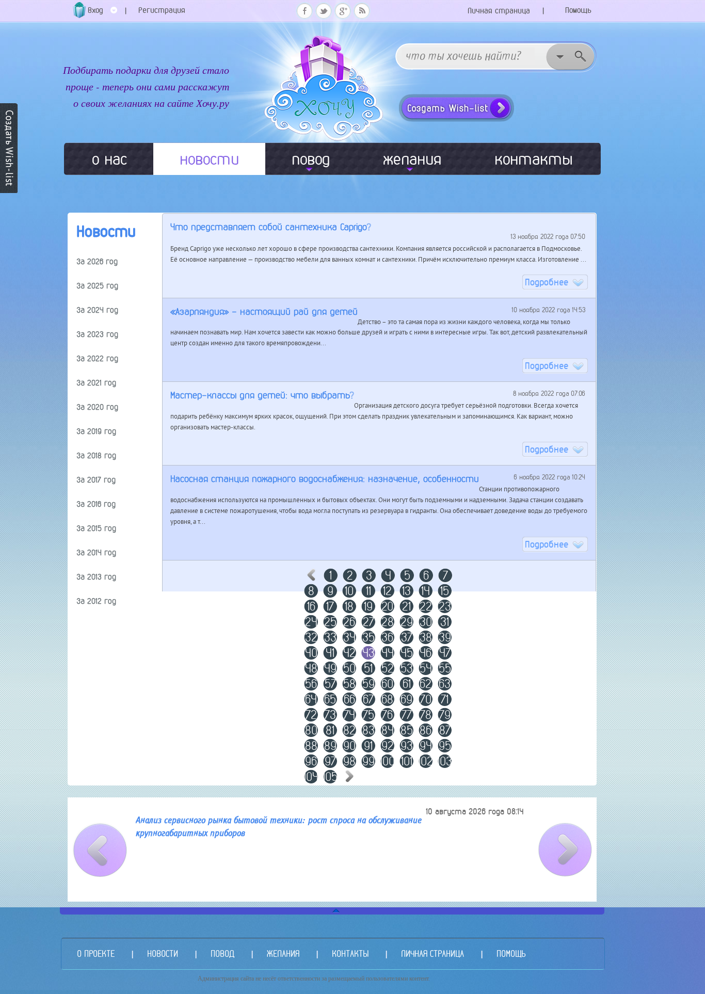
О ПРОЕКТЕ (96, 953)
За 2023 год (97, 334)
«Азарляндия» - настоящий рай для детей (264, 311)
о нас (109, 159)
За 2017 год (96, 479)
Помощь (578, 10)
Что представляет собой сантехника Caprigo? (270, 226)
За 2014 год (96, 552)
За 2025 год (97, 285)
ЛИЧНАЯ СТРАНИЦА (432, 953)
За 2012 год (96, 601)
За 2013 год (96, 576)
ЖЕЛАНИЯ (283, 953)
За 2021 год (96, 382)
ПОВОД (222, 953)
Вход (95, 10)
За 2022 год (97, 358)
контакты (533, 159)
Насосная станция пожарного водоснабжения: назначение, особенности (324, 478)
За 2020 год (97, 407)
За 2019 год (96, 431)
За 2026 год (97, 261)
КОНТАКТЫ (350, 953)
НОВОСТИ (162, 953)
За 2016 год (96, 504)
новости (209, 159)
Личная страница (499, 10)
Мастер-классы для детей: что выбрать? (262, 395)
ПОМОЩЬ (510, 953)
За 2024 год (97, 310)
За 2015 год (96, 528)
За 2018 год (96, 455)
